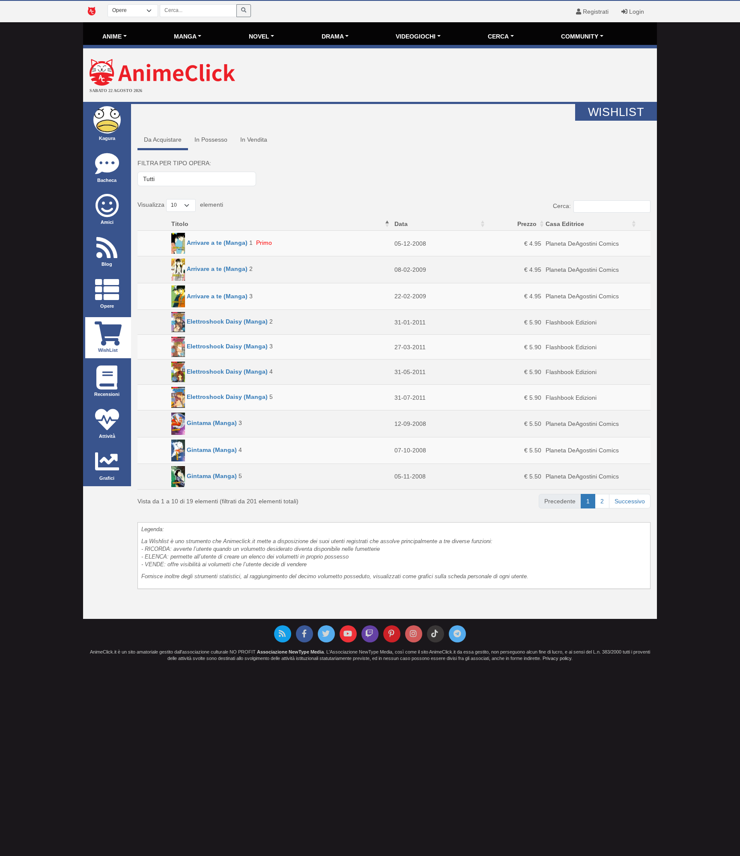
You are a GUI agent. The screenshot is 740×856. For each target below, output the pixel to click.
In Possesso (210, 139)
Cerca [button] (498, 36)
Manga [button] (185, 36)
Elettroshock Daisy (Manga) (227, 321)
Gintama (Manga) (212, 423)
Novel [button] (259, 36)
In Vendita (253, 139)
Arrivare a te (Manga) (217, 242)
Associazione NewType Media (290, 651)
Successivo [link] (630, 501)
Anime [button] (112, 36)
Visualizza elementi (180, 204)
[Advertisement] (465, 76)
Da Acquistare (163, 139)
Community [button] (579, 36)
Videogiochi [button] (416, 36)
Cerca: (562, 205)
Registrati (595, 11)
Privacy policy (557, 658)
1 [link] (588, 501)
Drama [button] (333, 36)
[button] (387, 224)
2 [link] (602, 501)
